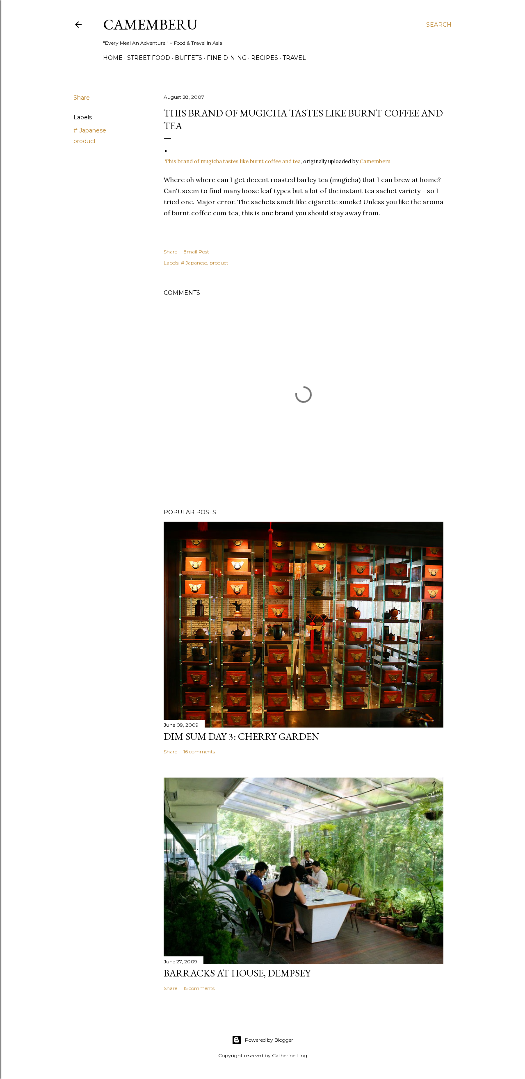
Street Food (148, 58)
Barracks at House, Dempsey (237, 973)
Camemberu (375, 161)
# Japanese (89, 130)
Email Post (196, 252)
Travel (294, 58)
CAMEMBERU (150, 24)
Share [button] (81, 97)
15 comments (199, 988)
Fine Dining (227, 58)
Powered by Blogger (269, 1040)
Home (113, 58)
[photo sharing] (166, 149)
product (84, 141)
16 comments (199, 751)
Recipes (264, 58)
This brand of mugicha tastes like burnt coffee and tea (233, 161)
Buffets (188, 58)
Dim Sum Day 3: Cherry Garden (242, 736)
